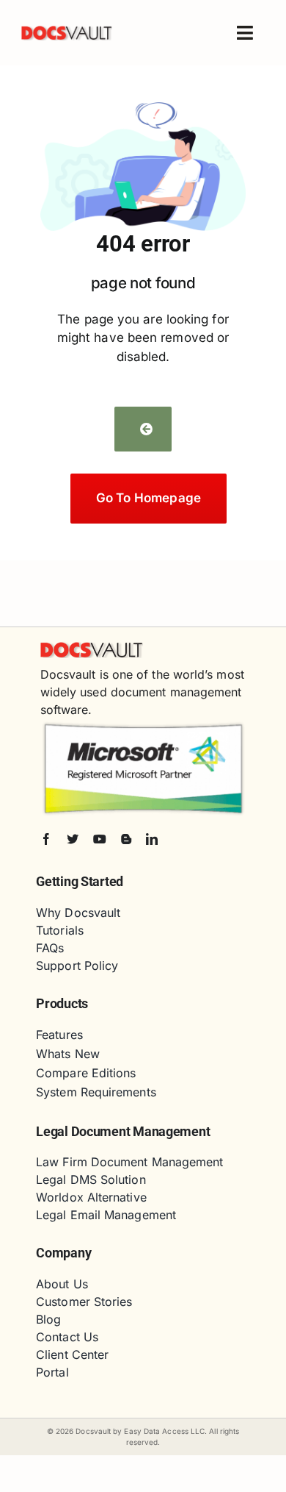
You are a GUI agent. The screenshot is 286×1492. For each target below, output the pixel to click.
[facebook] (46, 839)
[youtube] (99, 839)
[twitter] (72, 839)
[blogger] (126, 839)
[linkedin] (152, 839)
